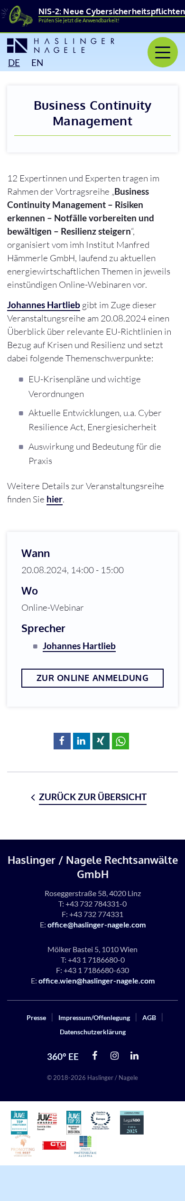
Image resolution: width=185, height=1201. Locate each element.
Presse (36, 1017)
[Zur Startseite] (54, 45)
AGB (149, 1017)
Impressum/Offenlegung (94, 1017)
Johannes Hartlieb (43, 304)
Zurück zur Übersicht (93, 796)
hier (54, 498)
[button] (62, 741)
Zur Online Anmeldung (93, 677)
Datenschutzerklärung (93, 1032)
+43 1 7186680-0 (96, 959)
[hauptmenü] (163, 52)
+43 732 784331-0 (96, 903)
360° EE (63, 1056)
